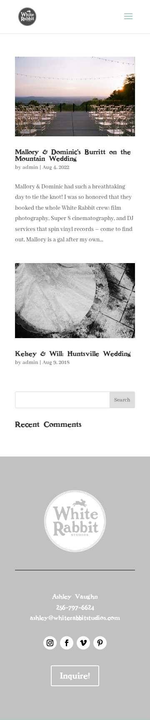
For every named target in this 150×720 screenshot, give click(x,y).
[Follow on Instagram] (50, 643)
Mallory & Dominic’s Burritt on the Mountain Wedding (73, 155)
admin (30, 167)
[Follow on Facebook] (66, 643)
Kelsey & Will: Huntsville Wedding (73, 353)
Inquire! (75, 675)
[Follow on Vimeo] (83, 643)
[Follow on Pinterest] (100, 643)
